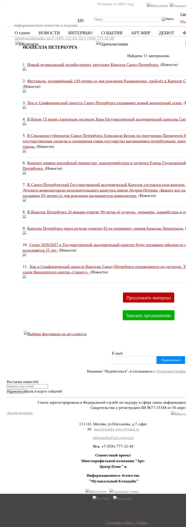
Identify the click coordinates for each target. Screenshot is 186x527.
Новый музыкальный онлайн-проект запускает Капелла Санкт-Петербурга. (93, 64)
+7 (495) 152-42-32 (66, 38)
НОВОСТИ (49, 32)
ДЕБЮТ (166, 32)
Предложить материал (148, 297)
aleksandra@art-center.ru (113, 437)
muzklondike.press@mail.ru (116, 429)
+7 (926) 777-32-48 (98, 38)
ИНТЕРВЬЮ (80, 32)
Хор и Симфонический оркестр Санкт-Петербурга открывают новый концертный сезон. (105, 102)
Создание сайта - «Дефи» (127, 522)
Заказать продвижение (148, 315)
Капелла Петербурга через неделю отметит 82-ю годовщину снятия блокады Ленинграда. (105, 228)
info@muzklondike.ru (32, 38)
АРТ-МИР (140, 32)
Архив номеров (20, 412)
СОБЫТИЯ (111, 32)
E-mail (117, 353)
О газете (22, 32)
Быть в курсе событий (44, 391)
